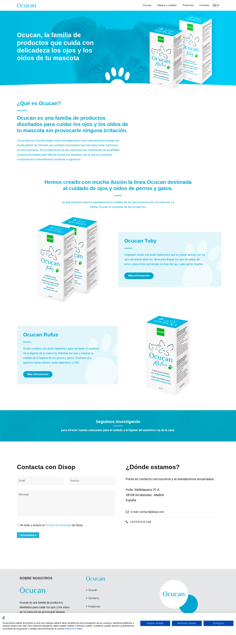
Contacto (204, 5)
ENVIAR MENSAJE (28, 535)
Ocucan (147, 5)
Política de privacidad (58, 525)
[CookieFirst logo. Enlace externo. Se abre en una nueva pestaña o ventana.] (4, 617)
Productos (188, 5)
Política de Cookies (74, 629)
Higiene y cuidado (167, 5)
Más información (138, 275)
